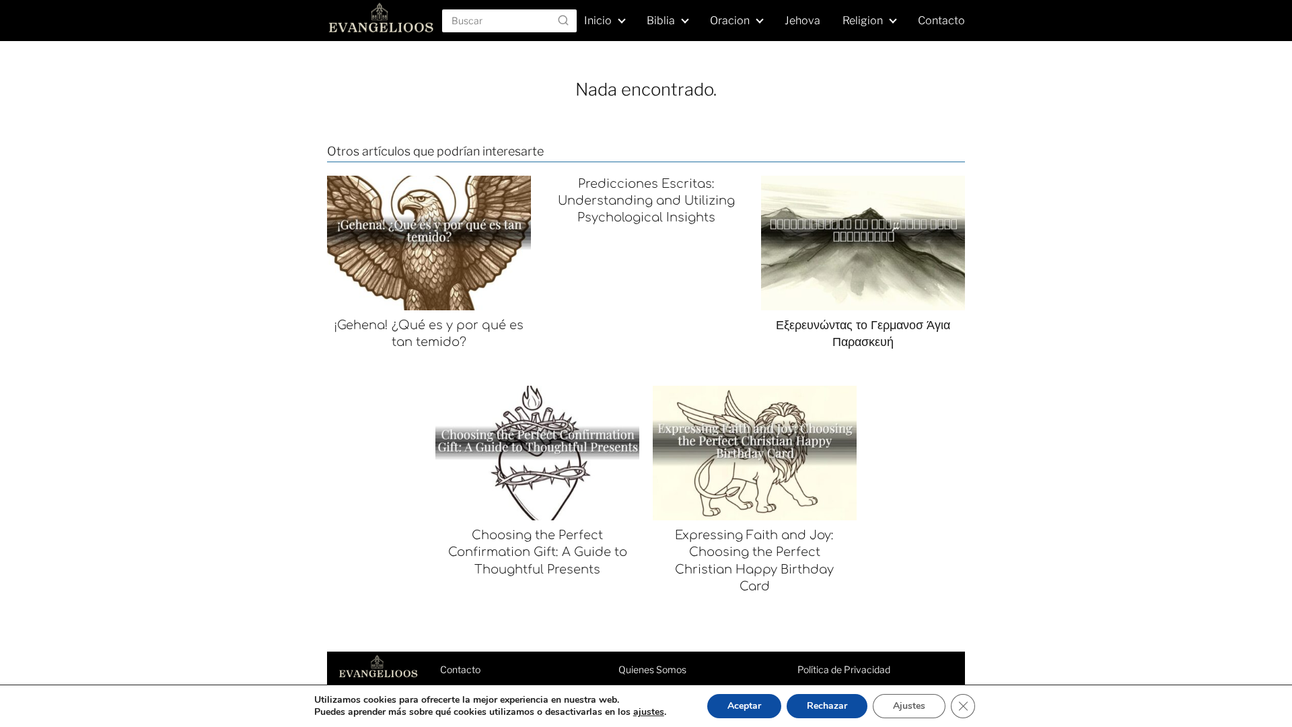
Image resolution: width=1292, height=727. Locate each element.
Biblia (661, 20)
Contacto (941, 20)
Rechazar (827, 705)
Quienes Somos (652, 669)
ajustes (648, 712)
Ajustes (909, 705)
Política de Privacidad (843, 669)
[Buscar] (563, 20)
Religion (862, 20)
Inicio (598, 20)
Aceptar (744, 705)
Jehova (802, 20)
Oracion (730, 20)
